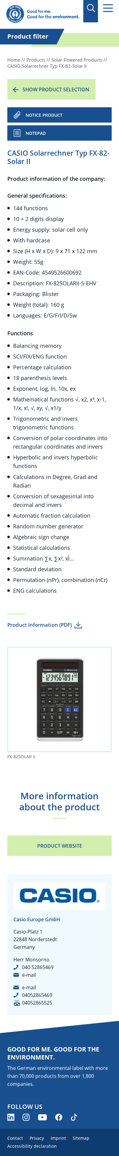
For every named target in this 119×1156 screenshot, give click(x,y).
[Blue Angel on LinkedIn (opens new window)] (10, 1117)
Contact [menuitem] (15, 1138)
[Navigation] (108, 8)
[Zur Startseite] (42, 14)
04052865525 (37, 1002)
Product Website (59, 845)
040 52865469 (37, 967)
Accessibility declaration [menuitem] (32, 1146)
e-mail (29, 975)
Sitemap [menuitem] (81, 1138)
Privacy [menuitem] (37, 1138)
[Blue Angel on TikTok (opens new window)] (74, 1117)
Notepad (36, 133)
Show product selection (56, 89)
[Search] (90, 8)
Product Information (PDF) (39, 624)
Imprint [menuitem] (58, 1138)
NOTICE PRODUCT (44, 115)
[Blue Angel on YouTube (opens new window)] (42, 1117)
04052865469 (37, 995)
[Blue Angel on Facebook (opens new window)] (58, 1117)
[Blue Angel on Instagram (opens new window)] (26, 1117)
